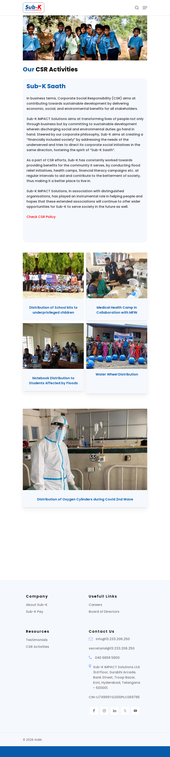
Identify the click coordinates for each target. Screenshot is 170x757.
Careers (95, 604)
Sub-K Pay (34, 611)
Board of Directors (104, 611)
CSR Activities (37, 646)
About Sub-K (36, 604)
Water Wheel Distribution (117, 374)
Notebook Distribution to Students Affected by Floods (53, 380)
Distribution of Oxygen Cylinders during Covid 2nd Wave (85, 499)
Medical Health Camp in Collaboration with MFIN (116, 310)
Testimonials (37, 639)
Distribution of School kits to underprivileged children (53, 310)
